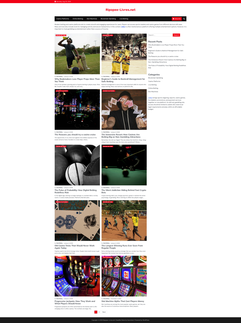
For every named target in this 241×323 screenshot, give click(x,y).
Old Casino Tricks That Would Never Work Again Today (75, 246)
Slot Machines (92, 19)
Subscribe (178, 19)
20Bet (150, 98)
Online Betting (78, 19)
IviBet (123, 27)
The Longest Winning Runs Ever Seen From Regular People (122, 246)
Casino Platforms (62, 19)
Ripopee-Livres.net (120, 10)
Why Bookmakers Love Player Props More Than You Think (77, 80)
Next (104, 312)
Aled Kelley (59, 76)
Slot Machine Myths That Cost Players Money (122, 301)
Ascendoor (130, 320)
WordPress (146, 320)
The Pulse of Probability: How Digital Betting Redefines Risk (76, 191)
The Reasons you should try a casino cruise (75, 134)
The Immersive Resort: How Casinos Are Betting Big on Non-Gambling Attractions (120, 135)
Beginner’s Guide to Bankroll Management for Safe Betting (123, 80)
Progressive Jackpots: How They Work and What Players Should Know (75, 302)
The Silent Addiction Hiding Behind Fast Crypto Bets (123, 191)
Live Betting (124, 19)
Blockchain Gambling (108, 19)
